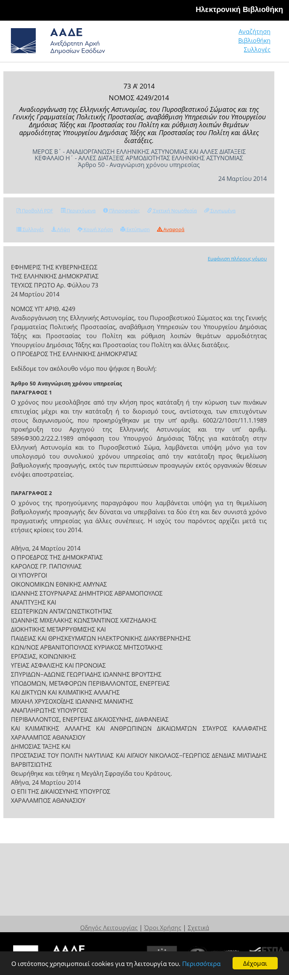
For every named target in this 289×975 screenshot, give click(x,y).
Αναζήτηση (255, 31)
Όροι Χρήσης (162, 928)
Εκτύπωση (137, 229)
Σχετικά (198, 928)
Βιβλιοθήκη (254, 40)
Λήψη (63, 229)
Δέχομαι (255, 963)
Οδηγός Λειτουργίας (109, 928)
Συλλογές (257, 49)
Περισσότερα (201, 963)
